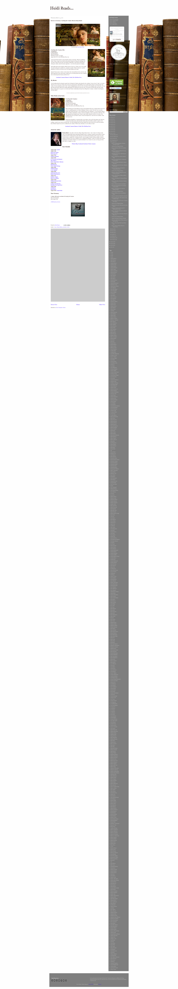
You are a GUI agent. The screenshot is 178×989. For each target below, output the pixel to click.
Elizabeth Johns (114, 465)
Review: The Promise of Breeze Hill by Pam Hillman (119, 176)
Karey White (113, 616)
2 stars (112, 252)
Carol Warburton (114, 367)
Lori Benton (113, 713)
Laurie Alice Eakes (114, 680)
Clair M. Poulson (114, 409)
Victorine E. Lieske (114, 967)
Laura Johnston (113, 669)
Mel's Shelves (53, 160)
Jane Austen (113, 527)
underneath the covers (55, 172)
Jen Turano (113, 544)
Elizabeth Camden (114, 461)
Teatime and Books (55, 156)
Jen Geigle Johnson (114, 541)
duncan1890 (91, 984)
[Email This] (64, 225)
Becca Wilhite (113, 324)
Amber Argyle (113, 269)
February (114, 237)
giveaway (64, 227)
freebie (112, 485)
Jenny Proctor (113, 565)
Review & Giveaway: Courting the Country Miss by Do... (118, 168)
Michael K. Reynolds (115, 768)
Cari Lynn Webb (114, 358)
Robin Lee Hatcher (114, 852)
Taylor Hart (113, 944)
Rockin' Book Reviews (55, 174)
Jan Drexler (113, 525)
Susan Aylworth (114, 921)
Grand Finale (59, 190)
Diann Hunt (113, 447)
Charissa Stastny (114, 390)
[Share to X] (67, 225)
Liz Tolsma (113, 709)
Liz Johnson (113, 708)
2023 (112, 122)
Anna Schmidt (113, 298)
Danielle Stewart (114, 421)
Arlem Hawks (113, 307)
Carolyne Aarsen (114, 373)
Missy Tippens (113, 779)
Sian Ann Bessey (114, 901)
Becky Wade (113, 327)
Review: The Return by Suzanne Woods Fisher (119, 179)
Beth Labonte (113, 332)
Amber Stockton (114, 272)
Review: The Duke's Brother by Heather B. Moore (119, 181)
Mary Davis (113, 745)
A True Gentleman (116, 31)
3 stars (112, 254)
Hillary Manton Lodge (115, 513)
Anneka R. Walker (114, 301)
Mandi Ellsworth (114, 729)
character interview (114, 389)
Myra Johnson (113, 785)
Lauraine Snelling (114, 676)
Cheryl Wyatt (113, 395)
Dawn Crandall (113, 429)
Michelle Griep (113, 774)
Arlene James (113, 309)
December (114, 134)
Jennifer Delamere (114, 553)
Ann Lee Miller (113, 292)
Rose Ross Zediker (114, 855)
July (113, 229)
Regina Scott (113, 841)
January (113, 239)
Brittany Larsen (113, 347)
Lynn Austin (113, 728)
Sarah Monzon (113, 883)
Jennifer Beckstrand (114, 550)
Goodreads (58, 77)
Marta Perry (113, 740)
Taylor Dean (113, 943)
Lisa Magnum (113, 702)
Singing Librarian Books (56, 181)
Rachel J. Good (113, 817)
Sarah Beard (113, 875)
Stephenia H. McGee (114, 918)
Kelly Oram (113, 640)
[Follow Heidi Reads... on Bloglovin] (116, 88)
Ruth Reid (113, 860)
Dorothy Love (113, 453)
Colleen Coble (113, 410)
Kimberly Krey (113, 648)
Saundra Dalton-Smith (115, 888)
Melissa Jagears (113, 763)
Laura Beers (113, 666)
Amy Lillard (113, 277)
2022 (112, 124)
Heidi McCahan (114, 510)
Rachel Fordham (114, 814)
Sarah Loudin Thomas (115, 880)
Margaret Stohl (113, 734)
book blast (113, 339)
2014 (112, 245)
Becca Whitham (114, 323)
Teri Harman (113, 949)
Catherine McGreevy (114, 379)
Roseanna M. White (114, 857)
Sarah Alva (113, 874)
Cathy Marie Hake (114, 384)
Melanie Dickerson (114, 756)
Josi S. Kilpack (113, 587)
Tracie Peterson (113, 958)
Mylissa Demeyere (114, 783)
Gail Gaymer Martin (114, 490)
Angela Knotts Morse (115, 286)
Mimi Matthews (114, 775)
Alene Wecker (113, 260)
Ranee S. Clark (113, 825)
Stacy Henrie (113, 909)
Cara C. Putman (113, 356)
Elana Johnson (113, 456)
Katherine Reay (113, 622)
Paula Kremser (113, 805)
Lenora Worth (113, 688)
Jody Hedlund (113, 580)
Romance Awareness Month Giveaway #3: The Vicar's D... (119, 173)
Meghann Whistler (114, 754)
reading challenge (114, 828)
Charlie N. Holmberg (114, 392)
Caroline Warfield (114, 369)
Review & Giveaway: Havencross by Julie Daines (119, 205)
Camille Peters (113, 352)
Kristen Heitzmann (114, 653)
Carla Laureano (113, 361)
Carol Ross (113, 366)
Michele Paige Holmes (115, 772)
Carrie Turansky (114, 376)
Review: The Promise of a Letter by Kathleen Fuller (118, 189)
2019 (112, 129)
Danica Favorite (114, 419)
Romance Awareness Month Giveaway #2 (119, 195)
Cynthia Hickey (114, 415)
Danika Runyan (114, 424)
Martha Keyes (113, 742)
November (114, 136)
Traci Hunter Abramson (115, 957)
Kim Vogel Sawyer (114, 643)
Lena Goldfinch (113, 686)
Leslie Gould (113, 690)
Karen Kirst (113, 610)
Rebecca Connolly (114, 832)
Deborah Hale (113, 433)
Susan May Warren (114, 924)
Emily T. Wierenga (114, 470)
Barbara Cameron (114, 318)
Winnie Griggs (113, 969)
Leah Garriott (113, 685)
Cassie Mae (113, 378)
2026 (112, 117)
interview (112, 516)
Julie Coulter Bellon (114, 597)
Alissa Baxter (113, 261)
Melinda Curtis (113, 759)
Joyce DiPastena (114, 588)
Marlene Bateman (114, 739)
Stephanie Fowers (114, 915)
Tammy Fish (113, 937)
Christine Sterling (114, 399)
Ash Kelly (112, 310)
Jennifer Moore (113, 557)
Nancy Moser (113, 791)
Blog (77, 144)
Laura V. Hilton (113, 673)
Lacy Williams (113, 663)
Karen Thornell (113, 611)
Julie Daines (113, 599)
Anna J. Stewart (113, 297)
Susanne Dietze (113, 927)
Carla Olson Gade (114, 363)
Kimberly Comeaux (114, 646)
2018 (112, 131)
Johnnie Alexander (114, 582)
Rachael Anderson (114, 809)
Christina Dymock (114, 396)
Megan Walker (113, 752)
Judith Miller (113, 593)
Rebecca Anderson (114, 829)
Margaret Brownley (114, 731)
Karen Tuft (113, 613)
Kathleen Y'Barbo (114, 625)
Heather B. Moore (114, 499)
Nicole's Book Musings (55, 166)
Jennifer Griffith (114, 554)
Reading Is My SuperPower (56, 185)
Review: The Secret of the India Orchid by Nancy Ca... (120, 214)
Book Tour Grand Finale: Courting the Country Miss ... (119, 160)
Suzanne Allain (113, 929)
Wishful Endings (54, 168)
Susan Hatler (113, 923)
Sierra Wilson (113, 903)
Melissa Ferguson (114, 762)
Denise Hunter (113, 444)
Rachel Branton (114, 811)
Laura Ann (113, 665)
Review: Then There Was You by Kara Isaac (119, 223)
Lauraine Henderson (114, 674)
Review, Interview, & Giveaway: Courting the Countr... (119, 201)
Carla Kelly (113, 359)
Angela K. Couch (114, 284)
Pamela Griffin (113, 800)
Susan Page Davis (114, 926)
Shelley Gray (113, 894)
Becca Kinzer (113, 321)
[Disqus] (78, 247)
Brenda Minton (113, 344)
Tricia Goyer (113, 960)
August (113, 141)
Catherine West (113, 381)
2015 (112, 243)
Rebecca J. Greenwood (115, 835)
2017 (112, 133)
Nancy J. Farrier (113, 788)
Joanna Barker (113, 577)
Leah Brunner (113, 683)
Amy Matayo (113, 278)
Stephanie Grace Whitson (115, 917)
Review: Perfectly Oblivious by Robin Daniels (119, 148)
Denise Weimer (113, 445)
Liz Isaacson (113, 706)
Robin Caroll (113, 849)
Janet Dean (113, 533)
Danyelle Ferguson (114, 425)
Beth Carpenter (113, 329)
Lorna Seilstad (113, 716)
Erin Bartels (113, 476)
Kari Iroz (112, 617)
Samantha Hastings (114, 866)
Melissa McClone (114, 765)
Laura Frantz (113, 668)
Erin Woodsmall (114, 478)
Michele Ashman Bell (115, 771)
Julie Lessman (113, 602)
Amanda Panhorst (114, 267)
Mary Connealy (114, 743)
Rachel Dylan (113, 812)
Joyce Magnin (113, 590)
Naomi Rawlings (114, 792)
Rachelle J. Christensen (115, 823)
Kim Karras (113, 642)
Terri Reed (113, 952)
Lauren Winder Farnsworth (116, 679)
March (113, 236)
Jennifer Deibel (113, 551)
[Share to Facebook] (68, 225)
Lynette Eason (113, 723)
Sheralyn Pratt (113, 897)
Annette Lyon (113, 304)
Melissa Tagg (113, 766)
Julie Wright (113, 603)
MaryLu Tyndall (114, 749)
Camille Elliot (113, 350)
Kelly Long (113, 639)
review (68, 227)
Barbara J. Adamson (114, 320)
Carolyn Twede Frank (115, 372)
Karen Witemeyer (114, 614)
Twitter (89, 144)
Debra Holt (113, 441)
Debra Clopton (113, 438)
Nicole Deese (113, 795)
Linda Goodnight (114, 696)
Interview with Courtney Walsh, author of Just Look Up (119, 220)
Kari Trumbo (113, 619)
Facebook (86, 144)
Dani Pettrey (113, 418)
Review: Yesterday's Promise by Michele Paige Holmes (119, 211)
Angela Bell (113, 281)
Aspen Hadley (113, 313)
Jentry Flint (113, 567)
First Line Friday (114, 484)
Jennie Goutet (113, 547)
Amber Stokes (113, 273)
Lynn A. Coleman (114, 726)
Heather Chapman (114, 502)
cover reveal (113, 413)
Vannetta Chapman (114, 963)
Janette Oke (113, 536)
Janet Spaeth (113, 534)
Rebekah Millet (114, 838)
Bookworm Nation (54, 152)
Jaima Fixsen (113, 522)
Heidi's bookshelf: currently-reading (117, 28)
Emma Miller (113, 471)
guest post (112, 495)
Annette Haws (113, 303)
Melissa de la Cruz (114, 760)
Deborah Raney (113, 436)
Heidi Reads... (61, 8)
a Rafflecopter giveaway (55, 201)
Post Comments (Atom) (60, 307)
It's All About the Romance (56, 159)
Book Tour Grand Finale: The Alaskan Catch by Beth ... (119, 186)
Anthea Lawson (113, 306)
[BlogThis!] (65, 225)
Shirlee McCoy (113, 900)
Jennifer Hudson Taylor (115, 556)
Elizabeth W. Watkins (115, 468)
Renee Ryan (113, 845)
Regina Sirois (113, 843)
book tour (112, 341)
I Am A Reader (54, 170)
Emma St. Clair (113, 473)
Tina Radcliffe (113, 955)
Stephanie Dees (113, 914)
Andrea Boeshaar (114, 280)
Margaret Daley (113, 732)
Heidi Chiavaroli (114, 507)
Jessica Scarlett (113, 571)
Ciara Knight (113, 402)
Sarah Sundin (113, 884)
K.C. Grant (113, 605)
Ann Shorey (113, 293)
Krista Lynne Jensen (114, 650)
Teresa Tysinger (113, 947)
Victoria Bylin (113, 966)
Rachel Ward (113, 822)
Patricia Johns (113, 803)
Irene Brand (113, 518)
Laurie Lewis (113, 682)
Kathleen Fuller (113, 623)
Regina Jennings (114, 840)
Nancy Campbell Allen (115, 786)
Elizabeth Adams (114, 458)
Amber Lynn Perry (114, 270)
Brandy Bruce (113, 343)
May (113, 232)
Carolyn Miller (113, 370)
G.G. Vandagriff (113, 487)
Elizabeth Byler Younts (115, 459)
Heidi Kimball (113, 508)
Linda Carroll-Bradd (114, 693)
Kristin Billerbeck (114, 657)
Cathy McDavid (114, 386)
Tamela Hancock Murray (115, 934)
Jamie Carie (113, 524)
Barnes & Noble (68, 77)
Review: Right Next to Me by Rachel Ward (119, 157)
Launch (58, 149)
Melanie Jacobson (114, 757)
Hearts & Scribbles (55, 178)
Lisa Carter (113, 699)
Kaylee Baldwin (114, 633)
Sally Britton (113, 863)
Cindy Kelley (113, 404)
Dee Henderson (113, 442)
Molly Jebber (113, 782)
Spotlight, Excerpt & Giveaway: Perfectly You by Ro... (119, 165)
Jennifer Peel (113, 559)
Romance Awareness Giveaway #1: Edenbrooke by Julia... (118, 208)
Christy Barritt (113, 401)
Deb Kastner (113, 430)
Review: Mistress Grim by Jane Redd (119, 183)
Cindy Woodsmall (114, 407)
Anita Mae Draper (114, 289)
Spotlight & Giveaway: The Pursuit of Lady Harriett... (119, 154)
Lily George (113, 691)
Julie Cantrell (113, 596)
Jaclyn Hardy (113, 521)
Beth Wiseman (113, 333)
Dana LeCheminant (114, 416)
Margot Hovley (113, 736)
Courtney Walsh (114, 412)
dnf (111, 450)
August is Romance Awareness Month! (119, 218)
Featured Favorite (114, 481)
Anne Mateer (113, 300)
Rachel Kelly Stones (114, 818)
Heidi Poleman (113, 511)
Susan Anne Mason (114, 920)
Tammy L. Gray (113, 938)
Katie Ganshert (113, 630)
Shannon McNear (114, 892)
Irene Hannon (113, 519)
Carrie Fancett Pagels (115, 375)
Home (78, 304)
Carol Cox (113, 364)
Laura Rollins (113, 671)
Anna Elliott (113, 295)
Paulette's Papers (54, 177)
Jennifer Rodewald (114, 561)
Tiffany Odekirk (114, 954)
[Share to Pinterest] (69, 225)
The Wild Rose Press (77, 77)
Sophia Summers (114, 906)
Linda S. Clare (113, 697)
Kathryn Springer (114, 627)
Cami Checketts (114, 349)
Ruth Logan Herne (114, 858)
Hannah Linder (113, 498)
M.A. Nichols (116, 32)
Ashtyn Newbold (114, 312)
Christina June (113, 398)
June (113, 230)
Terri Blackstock (114, 950)
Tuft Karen (113, 961)
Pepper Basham (113, 808)
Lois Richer (113, 711)
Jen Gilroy (112, 542)
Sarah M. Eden (113, 881)
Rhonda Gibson (114, 848)
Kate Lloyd (113, 620)
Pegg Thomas (113, 806)
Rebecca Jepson (114, 837)
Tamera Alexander (114, 935)
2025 (112, 119)
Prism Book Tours (80, 47)
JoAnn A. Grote (113, 576)
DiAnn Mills (113, 448)
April (113, 234)
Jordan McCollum (114, 585)
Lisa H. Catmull (114, 700)
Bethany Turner (113, 335)
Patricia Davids (113, 802)
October (113, 138)
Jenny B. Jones (113, 564)
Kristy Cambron (114, 660)
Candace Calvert (114, 355)
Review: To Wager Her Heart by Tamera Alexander (119, 163)
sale (111, 861)
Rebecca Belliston (114, 831)
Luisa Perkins (113, 722)
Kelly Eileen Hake (114, 636)
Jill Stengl (112, 574)
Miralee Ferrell (113, 777)
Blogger (99, 984)
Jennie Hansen (113, 548)
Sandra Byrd (113, 868)
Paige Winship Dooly (115, 797)
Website (73, 144)
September (114, 140)
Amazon (63, 77)
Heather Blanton (114, 501)
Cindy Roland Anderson (115, 405)
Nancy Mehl (113, 789)
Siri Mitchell (113, 904)
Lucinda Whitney (114, 719)
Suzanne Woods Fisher (115, 930)
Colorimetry (53, 187)
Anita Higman (113, 287)
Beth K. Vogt (113, 330)
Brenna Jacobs (113, 346)
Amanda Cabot (113, 264)
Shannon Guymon (114, 891)
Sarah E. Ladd (113, 877)
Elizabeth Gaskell (114, 464)
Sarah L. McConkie (114, 878)
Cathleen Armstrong (114, 382)
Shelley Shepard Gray (115, 895)
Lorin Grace (113, 714)
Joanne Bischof (113, 579)
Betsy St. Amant (114, 336)
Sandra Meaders (114, 871)
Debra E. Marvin (114, 439)
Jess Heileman (113, 568)
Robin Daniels (113, 851)
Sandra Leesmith (114, 869)
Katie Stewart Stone (114, 631)
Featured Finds (113, 482)
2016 (112, 241)
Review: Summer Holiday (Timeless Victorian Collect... (118, 144)
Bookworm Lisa (54, 153)
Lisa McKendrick (114, 703)
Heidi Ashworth (114, 505)
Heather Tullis (113, 504)
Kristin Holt (113, 659)
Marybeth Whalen (114, 748)
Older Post (102, 304)
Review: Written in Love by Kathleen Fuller (119, 193)
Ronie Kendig (113, 854)
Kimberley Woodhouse (115, 645)
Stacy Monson (113, 911)
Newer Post (54, 304)
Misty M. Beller (114, 780)
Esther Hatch (113, 479)
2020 (112, 128)
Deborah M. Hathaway (115, 435)
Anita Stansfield (114, 290)
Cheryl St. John (113, 393)
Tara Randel (113, 940)
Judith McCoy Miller (115, 591)
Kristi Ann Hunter (114, 656)
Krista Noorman (114, 651)
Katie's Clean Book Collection (57, 162)
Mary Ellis (113, 746)
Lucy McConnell (114, 720)
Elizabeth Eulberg (114, 462)
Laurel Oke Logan (114, 677)
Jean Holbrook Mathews (115, 539)
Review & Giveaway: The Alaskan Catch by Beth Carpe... (119, 198)
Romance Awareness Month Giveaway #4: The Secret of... (119, 151)
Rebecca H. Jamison (114, 834)
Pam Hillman (113, 798)
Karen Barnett (113, 608)
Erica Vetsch (113, 475)
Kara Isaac (112, 607)
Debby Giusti (113, 432)
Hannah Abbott (113, 496)
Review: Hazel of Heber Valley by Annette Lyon (118, 226)
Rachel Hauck (113, 815)
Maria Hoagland (114, 737)
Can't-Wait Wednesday (115, 353)
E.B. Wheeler (113, 455)
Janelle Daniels (113, 531)
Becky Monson (113, 326)
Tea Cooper (113, 946)
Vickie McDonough (114, 964)
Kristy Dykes (113, 662)
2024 (112, 121)
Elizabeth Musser (114, 467)
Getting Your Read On (55, 183)
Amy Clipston (113, 275)
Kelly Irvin (113, 637)
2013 (112, 247)
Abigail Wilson (113, 258)
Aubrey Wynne (113, 316)
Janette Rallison (114, 537)
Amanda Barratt (114, 263)
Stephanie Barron (114, 912)
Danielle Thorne (114, 422)
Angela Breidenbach (114, 283)
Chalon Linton (113, 387)
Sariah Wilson (113, 886)
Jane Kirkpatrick (114, 528)
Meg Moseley (113, 751)
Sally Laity (113, 864)
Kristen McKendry (114, 654)
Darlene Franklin (114, 427)
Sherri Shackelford (114, 898)
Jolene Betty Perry (114, 584)
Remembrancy (54, 164)
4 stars (55, 227)
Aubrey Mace (113, 315)
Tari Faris (112, 941)
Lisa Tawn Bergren (114, 705)
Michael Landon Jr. (114, 769)
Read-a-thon (113, 826)
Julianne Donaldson (114, 594)
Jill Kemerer (113, 573)
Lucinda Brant (113, 717)
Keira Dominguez (114, 634)
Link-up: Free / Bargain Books (117, 146)
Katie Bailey (113, 628)
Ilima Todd (113, 514)
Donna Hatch (59, 227)
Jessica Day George (114, 570)
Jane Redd (113, 530)
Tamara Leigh (113, 932)
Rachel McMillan (114, 820)
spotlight (112, 907)
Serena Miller (113, 889)
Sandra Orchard (113, 872)
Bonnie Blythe (113, 338)
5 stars (112, 257)
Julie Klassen (113, 600)
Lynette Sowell (113, 725)
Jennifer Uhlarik (114, 562)
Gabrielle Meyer (114, 488)
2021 (112, 126)
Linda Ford (113, 694)
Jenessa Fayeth (113, 545)
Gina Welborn (113, 491)
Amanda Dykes (113, 266)
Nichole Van (113, 794)
